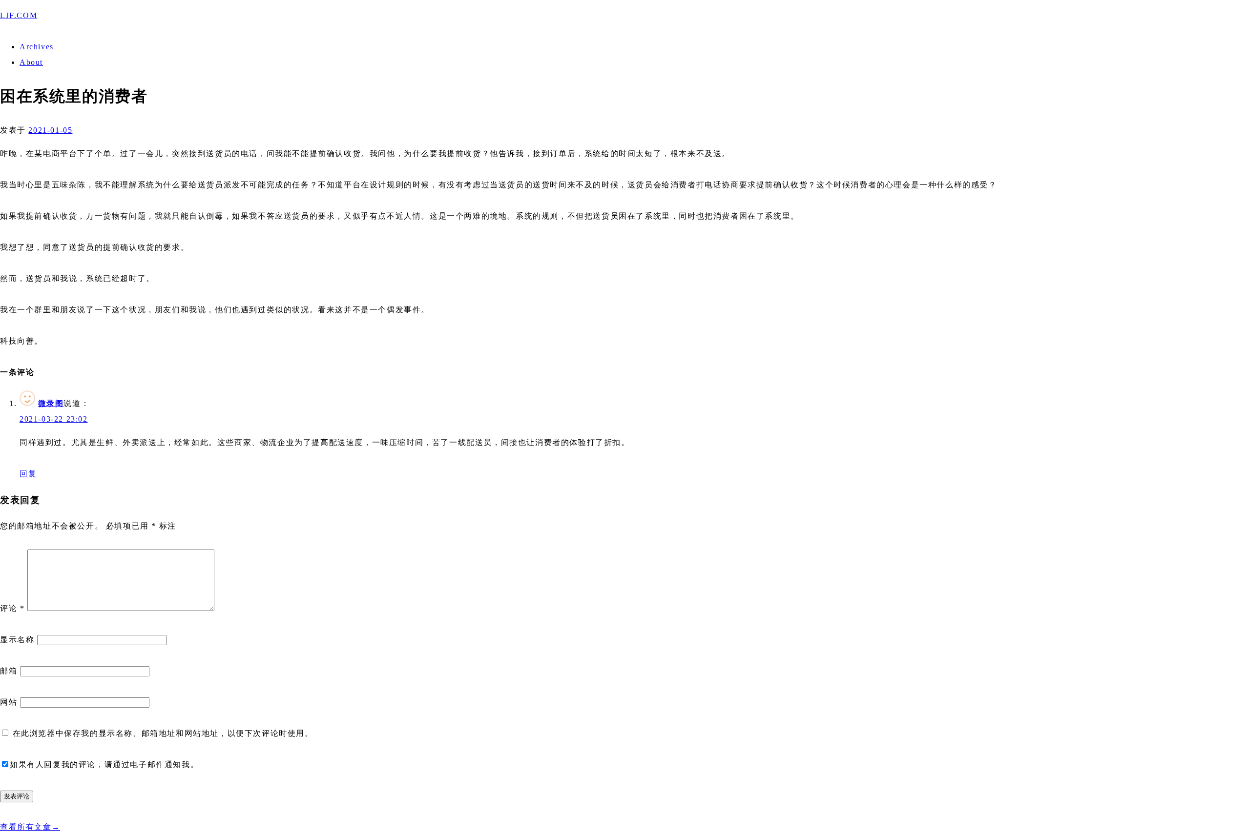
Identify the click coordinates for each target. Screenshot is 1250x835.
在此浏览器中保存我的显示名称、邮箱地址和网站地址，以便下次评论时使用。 (163, 733)
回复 (28, 473)
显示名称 (17, 639)
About (31, 62)
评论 (12, 608)
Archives (37, 46)
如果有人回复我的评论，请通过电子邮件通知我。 (104, 764)
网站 (8, 702)
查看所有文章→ (30, 827)
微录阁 (51, 403)
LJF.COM (18, 15)
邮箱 (8, 671)
